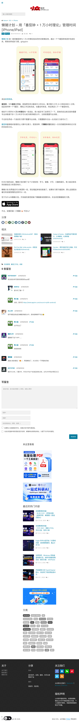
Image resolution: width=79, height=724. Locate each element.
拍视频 (26, 640)
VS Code (45, 626)
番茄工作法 (14, 264)
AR (43, 615)
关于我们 (4, 670)
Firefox (50, 619)
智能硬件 (33, 640)
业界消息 (35, 629)
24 (25, 239)
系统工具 (40, 647)
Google (26, 622)
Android (26, 615)
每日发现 (50, 640)
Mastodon (70, 683)
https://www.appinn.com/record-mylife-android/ (39, 302)
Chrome (42, 619)
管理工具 (26, 647)
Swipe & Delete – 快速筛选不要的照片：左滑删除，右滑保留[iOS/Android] (65, 236)
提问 (29, 682)
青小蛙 (26, 33)
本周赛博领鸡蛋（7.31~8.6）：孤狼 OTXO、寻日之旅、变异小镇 (45, 528)
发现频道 (8, 99)
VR (38, 626)
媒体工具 (40, 633)
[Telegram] (62, 671)
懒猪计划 (5, 39)
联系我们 (4, 672)
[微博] (72, 671)
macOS (26, 626)
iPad (37, 622)
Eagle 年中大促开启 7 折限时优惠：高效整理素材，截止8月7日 (46, 543)
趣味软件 (40, 650)
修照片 (43, 629)
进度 (20, 264)
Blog (35, 619)
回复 (75, 276)
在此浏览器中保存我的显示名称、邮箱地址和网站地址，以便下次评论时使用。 (29, 431)
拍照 (49, 636)
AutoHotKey (28, 619)
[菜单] (3, 3)
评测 (33, 650)
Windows (27, 629)
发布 (29, 670)
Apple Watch (36, 615)
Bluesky (57, 685)
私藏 (45, 643)
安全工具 (48, 633)
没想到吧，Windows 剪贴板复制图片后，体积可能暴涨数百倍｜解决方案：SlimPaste (46, 557)
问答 (46, 650)
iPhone (7, 33)
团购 (25, 633)
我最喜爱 (35, 636)
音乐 (52, 650)
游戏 (25, 643)
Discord (64, 685)
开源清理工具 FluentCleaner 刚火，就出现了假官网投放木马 (46, 572)
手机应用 (43, 636)
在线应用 (32, 633)
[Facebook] (57, 671)
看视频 (39, 643)
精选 (33, 647)
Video (33, 626)
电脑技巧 (32, 643)
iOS (3, 33)
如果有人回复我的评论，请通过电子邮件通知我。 (20, 428)
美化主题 (26, 650)
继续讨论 (4, 675)
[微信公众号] (67, 671)
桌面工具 (41, 640)
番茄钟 (4, 124)
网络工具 (48, 647)
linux (50, 622)
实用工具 (26, 636)
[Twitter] (57, 676)
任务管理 (7, 264)
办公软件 (50, 629)
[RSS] (62, 676)
